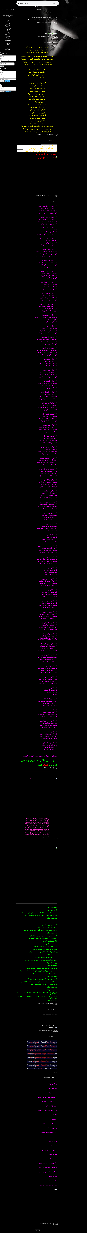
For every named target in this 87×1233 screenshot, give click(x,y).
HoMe (4, 15)
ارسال (2, 66)
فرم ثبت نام (8, 91)
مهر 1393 (8, 33)
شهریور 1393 (7, 34)
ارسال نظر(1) (55, 838)
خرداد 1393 (8, 38)
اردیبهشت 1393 (8, 40)
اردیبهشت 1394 (8, 28)
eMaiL (7, 15)
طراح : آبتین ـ (37, 1230)
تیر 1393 (8, 37)
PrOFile (11, 15)
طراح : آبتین (8, 16)
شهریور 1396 (7, 25)
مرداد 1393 (8, 36)
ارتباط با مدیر (8, 44)
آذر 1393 (8, 30)
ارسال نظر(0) (55, 23)
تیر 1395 (8, 26)
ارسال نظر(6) (55, 37)
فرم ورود (7, 81)
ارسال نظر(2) (55, 1004)
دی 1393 (8, 29)
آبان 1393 (8, 32)
